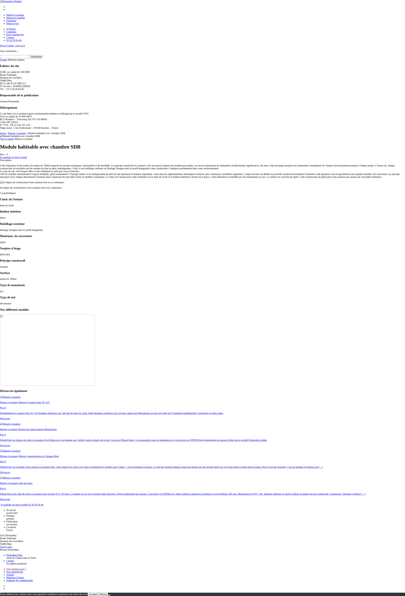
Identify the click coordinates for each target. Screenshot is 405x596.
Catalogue (11, 31)
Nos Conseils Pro (15, 34)
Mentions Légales (15, 577)
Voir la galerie (7, 139)
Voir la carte (6, 546)
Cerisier (10, 560)
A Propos (11, 29)
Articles (10, 574)
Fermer (3, 59)
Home (3, 133)
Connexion (19, 45)
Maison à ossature (15, 15)
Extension (11, 20)
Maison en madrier (15, 17)
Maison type (12, 23)
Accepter (93, 594)
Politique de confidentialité (19, 580)
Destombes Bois (14, 555)
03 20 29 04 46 (14, 40)
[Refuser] (109, 595)
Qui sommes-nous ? (16, 569)
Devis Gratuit (6, 45)
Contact (10, 37)
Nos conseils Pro (14, 572)
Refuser (103, 594)
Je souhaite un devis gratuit (13, 157)
